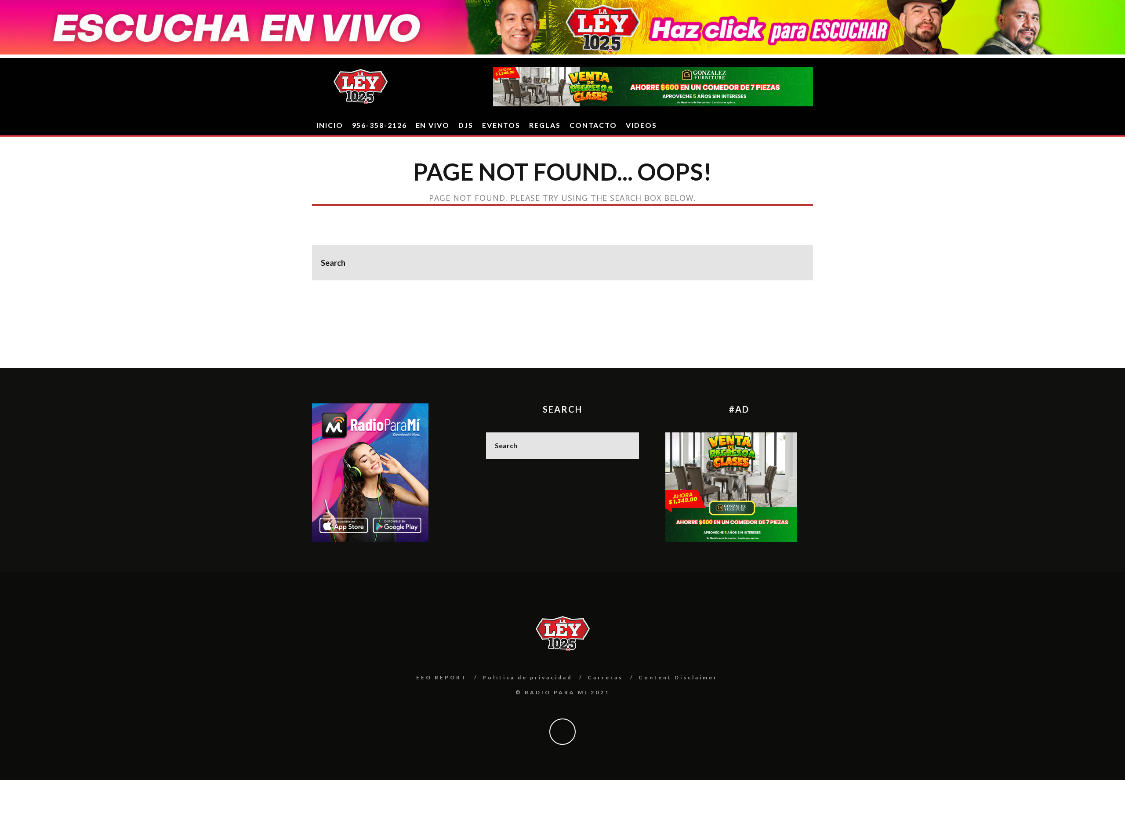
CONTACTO (593, 125)
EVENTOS (501, 125)
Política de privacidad (527, 677)
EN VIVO (433, 125)
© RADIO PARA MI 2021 (562, 692)
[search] (795, 262)
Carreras (605, 677)
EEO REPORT (441, 677)
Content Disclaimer (678, 677)
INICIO (329, 125)
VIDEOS (641, 125)
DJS (465, 125)
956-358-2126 (379, 125)
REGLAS (545, 125)
